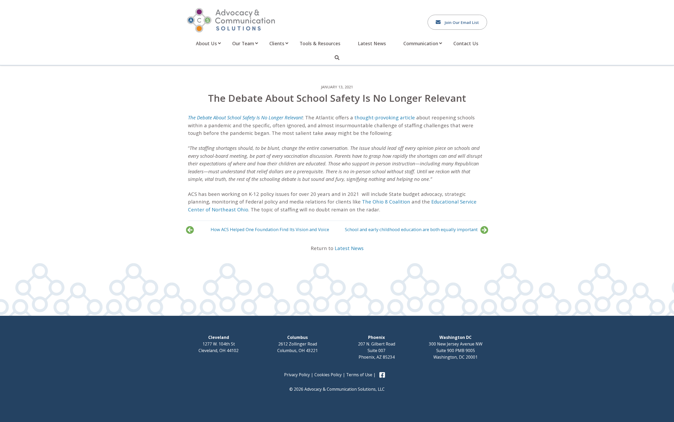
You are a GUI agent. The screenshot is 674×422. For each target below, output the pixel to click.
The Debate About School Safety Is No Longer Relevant (245, 117)
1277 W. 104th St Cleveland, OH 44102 (219, 343)
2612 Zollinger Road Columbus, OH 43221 (297, 343)
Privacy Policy (297, 375)
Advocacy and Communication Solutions (231, 20)
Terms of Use (359, 375)
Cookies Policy (328, 375)
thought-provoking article (384, 117)
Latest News (349, 248)
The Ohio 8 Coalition (386, 201)
